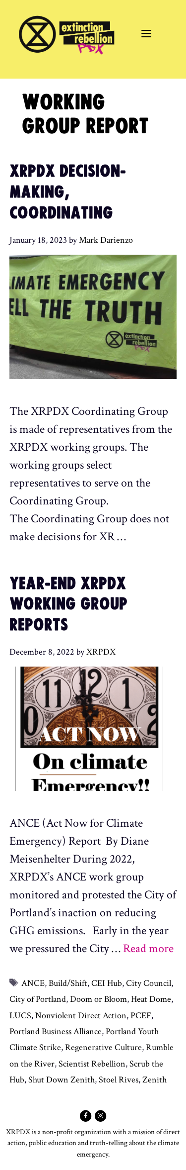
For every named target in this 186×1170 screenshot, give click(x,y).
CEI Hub (106, 983)
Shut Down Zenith (61, 1079)
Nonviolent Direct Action (80, 1015)
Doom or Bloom (98, 999)
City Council (148, 983)
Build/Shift (68, 983)
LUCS (20, 1015)
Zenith (154, 1079)
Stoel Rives (118, 1079)
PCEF (140, 1015)
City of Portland (37, 999)
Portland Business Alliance (55, 1031)
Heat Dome (151, 999)
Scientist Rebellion (92, 1064)
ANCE (33, 983)
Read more (148, 948)
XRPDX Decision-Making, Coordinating (67, 192)
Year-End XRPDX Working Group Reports (68, 604)
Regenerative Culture (103, 1047)
